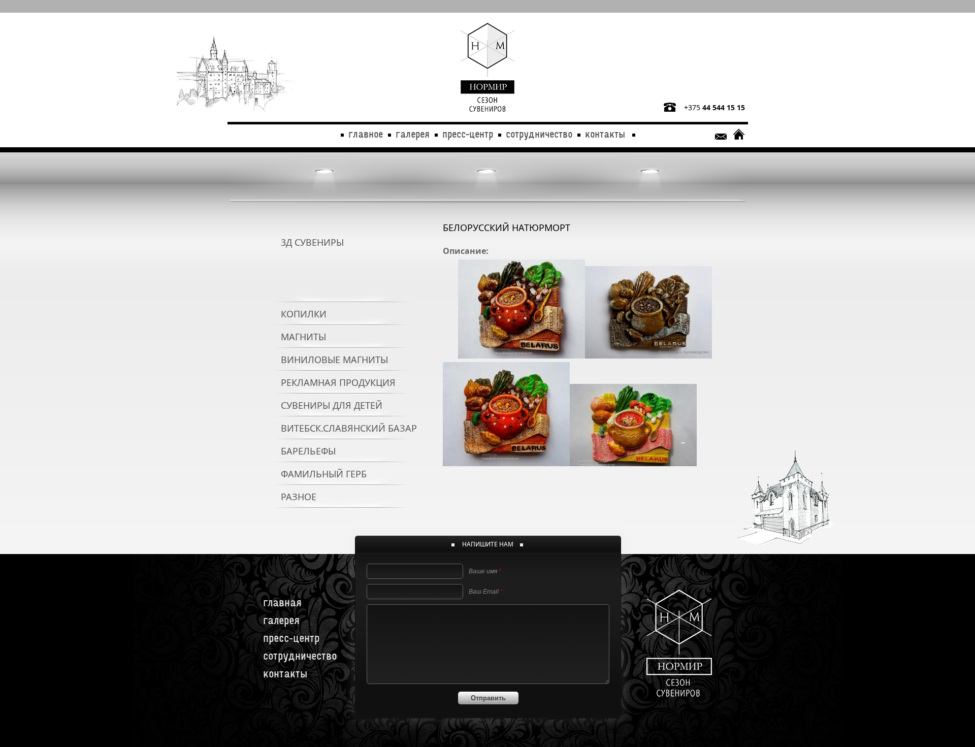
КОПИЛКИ (304, 314)
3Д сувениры (312, 242)
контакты (605, 132)
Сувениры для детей (331, 405)
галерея (413, 132)
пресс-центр (467, 132)
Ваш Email (486, 591)
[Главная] (487, 68)
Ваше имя (485, 571)
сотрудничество (539, 132)
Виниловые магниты (334, 359)
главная (282, 600)
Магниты (303, 337)
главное (365, 132)
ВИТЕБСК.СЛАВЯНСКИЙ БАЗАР (349, 428)
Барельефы (308, 451)
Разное (298, 497)
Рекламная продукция (338, 382)
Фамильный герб (324, 474)
